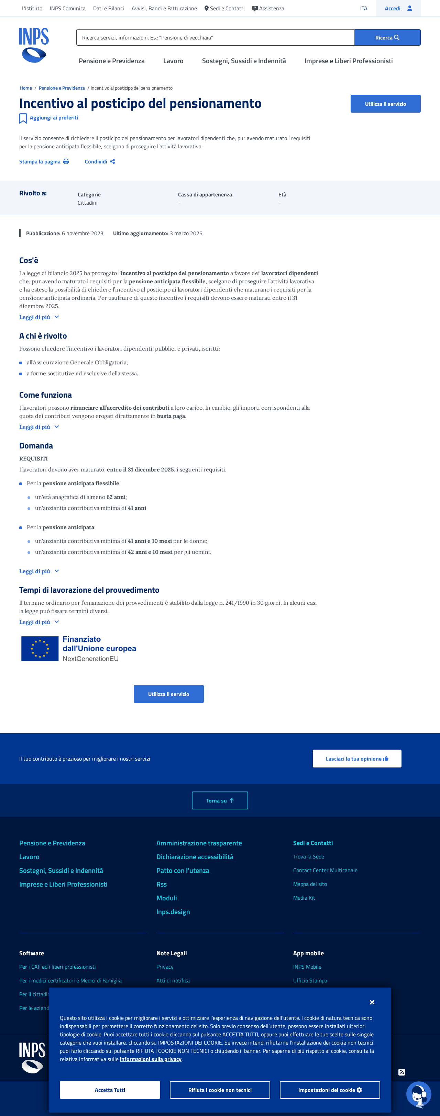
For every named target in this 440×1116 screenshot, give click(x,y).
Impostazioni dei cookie (327, 1090)
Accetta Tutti (110, 1090)
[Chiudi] (372, 1002)
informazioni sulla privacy (151, 1059)
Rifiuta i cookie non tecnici (220, 1090)
